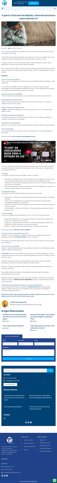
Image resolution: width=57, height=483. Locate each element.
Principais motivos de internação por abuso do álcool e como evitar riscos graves (15, 317)
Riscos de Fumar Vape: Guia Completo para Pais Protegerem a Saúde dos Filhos (42, 317)
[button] (2, 8)
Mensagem (6, 347)
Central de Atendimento (22, 2)
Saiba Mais (4, 459)
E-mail (36, 340)
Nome (4, 340)
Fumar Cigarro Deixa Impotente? (13, 326)
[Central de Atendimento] (15, 3)
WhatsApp (21, 340)
